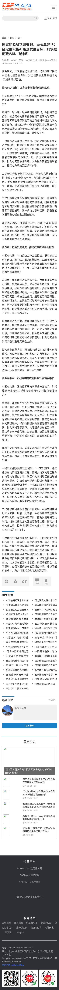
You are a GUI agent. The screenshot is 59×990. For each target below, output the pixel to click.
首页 (4, 37)
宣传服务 (6, 922)
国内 (19, 37)
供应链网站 (31, 922)
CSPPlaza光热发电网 (29, 882)
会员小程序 (45, 922)
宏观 (12, 37)
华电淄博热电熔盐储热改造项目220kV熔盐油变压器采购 (39, 793)
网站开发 (49, 927)
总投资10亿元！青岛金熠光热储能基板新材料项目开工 (39, 817)
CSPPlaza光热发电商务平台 (29, 897)
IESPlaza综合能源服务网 (29, 868)
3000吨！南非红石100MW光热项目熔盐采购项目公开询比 (39, 830)
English (20, 932)
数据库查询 (36, 927)
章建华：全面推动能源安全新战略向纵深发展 (17, 685)
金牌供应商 (21, 927)
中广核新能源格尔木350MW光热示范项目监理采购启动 (39, 780)
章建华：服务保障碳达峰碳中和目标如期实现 (17, 681)
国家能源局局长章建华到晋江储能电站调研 (46, 667)
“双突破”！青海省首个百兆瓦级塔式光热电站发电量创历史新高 (28, 771)
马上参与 (29, 725)
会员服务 (18, 922)
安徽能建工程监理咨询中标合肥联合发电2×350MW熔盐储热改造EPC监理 (39, 806)
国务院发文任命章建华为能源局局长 (46, 602)
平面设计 (9, 932)
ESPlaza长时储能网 (29, 875)
